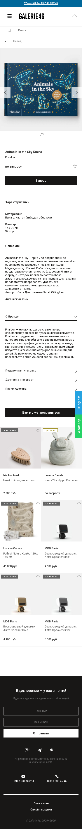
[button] (5, 92)
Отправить (41, 733)
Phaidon (10, 157)
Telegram (79, 403)
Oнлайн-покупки (41, 809)
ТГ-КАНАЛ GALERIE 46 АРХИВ (41, 3)
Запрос (41, 180)
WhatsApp (79, 426)
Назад (17, 41)
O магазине (41, 803)
